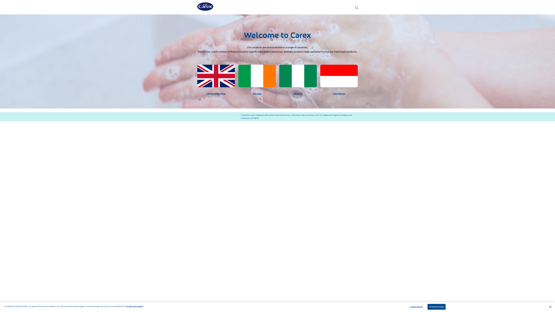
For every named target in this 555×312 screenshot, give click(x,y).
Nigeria (298, 93)
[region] (277, 307)
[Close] (550, 307)
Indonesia (339, 93)
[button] (356, 7)
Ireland (257, 93)
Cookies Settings (416, 307)
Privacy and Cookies (134, 306)
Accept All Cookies (436, 307)
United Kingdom (216, 93)
